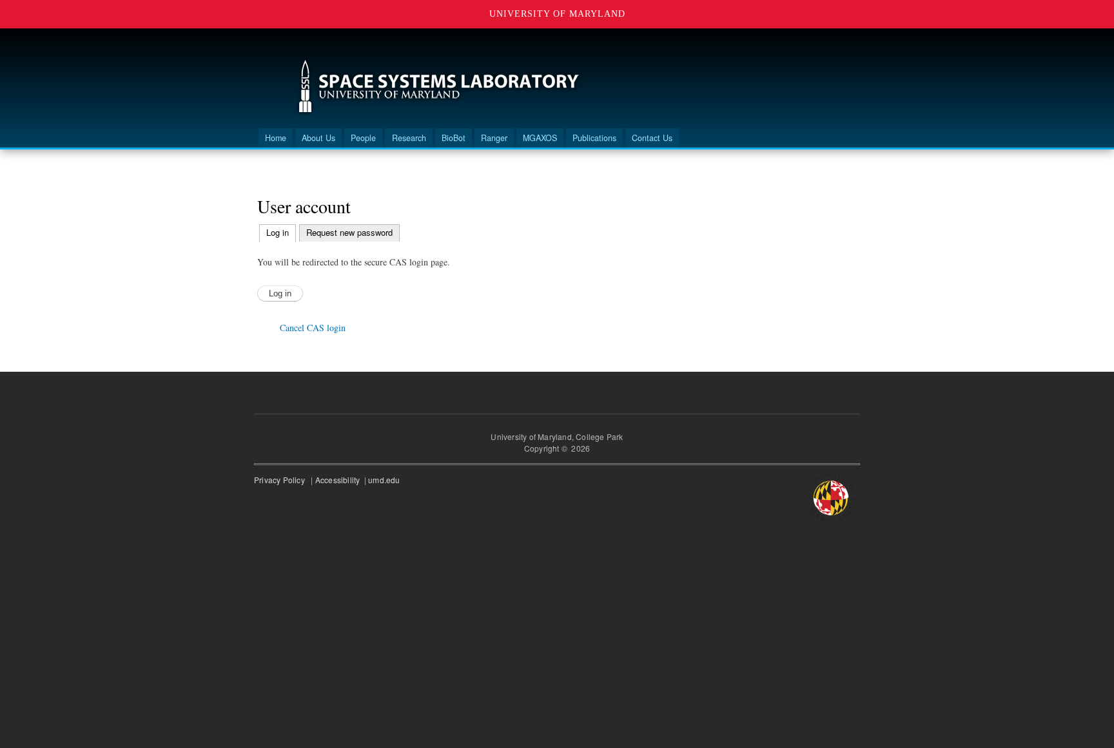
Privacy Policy (281, 479)
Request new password (349, 232)
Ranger (494, 138)
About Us (318, 138)
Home (275, 138)
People (363, 138)
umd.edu (385, 479)
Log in (281, 232)
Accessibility (338, 479)
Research (409, 138)
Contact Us (652, 138)
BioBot (453, 138)
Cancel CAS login (313, 327)
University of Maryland (557, 14)
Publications (594, 138)
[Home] (439, 88)
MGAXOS (540, 138)
